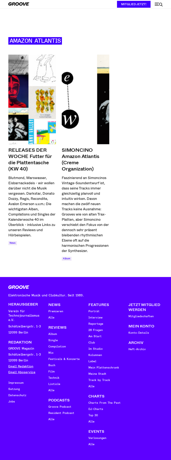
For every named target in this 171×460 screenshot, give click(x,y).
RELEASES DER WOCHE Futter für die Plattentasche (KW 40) (30, 159)
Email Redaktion (20, 367)
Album (66, 258)
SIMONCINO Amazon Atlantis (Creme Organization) (80, 159)
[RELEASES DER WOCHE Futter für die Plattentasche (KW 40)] (32, 99)
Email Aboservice (21, 372)
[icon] (159, 5)
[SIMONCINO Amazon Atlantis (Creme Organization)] (85, 99)
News (13, 242)
